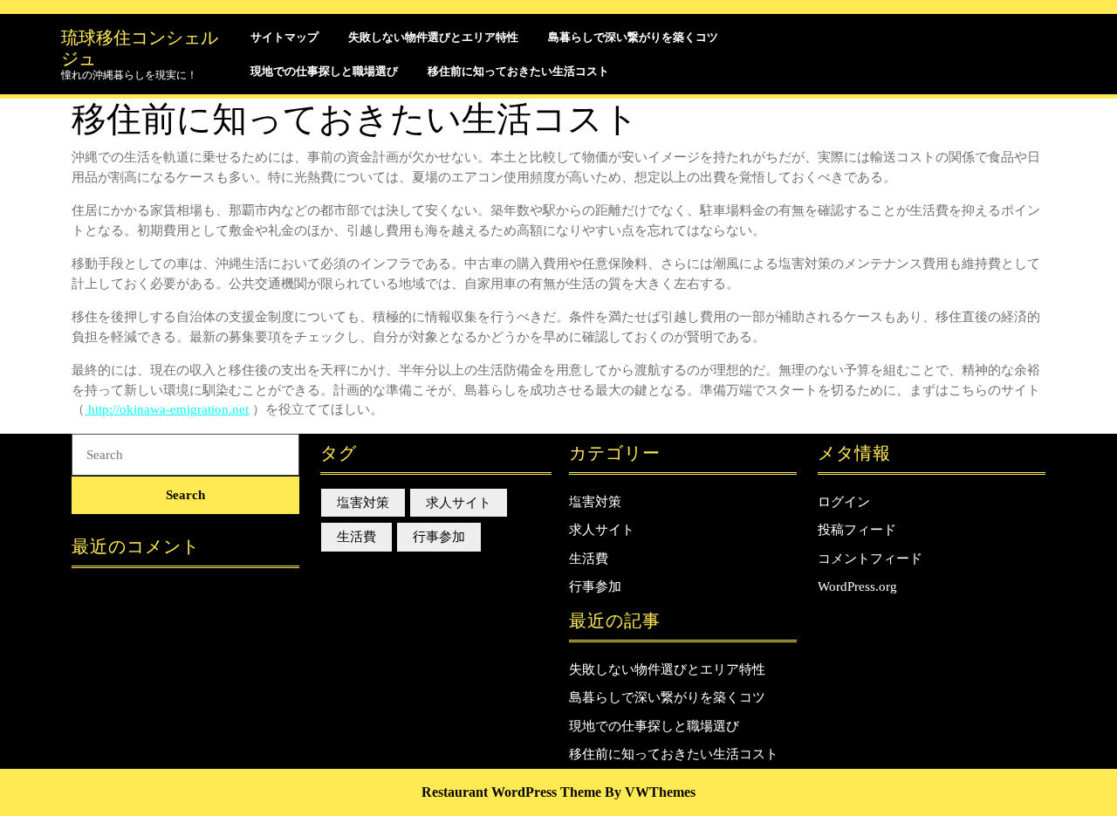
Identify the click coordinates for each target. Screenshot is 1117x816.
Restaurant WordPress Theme (511, 792)
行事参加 (439, 537)
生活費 (356, 537)
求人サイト (458, 503)
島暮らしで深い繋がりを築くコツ (633, 37)
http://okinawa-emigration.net (167, 409)
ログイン (844, 502)
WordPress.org (857, 586)
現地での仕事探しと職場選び (324, 71)
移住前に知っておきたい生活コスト (518, 71)
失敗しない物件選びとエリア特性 (433, 37)
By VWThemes (650, 792)
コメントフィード (870, 559)
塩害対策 (363, 503)
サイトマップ (284, 37)
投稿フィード (857, 530)
